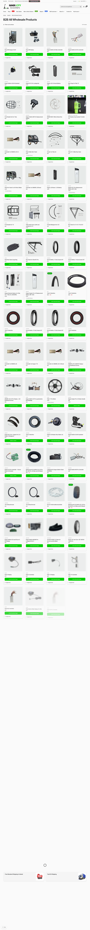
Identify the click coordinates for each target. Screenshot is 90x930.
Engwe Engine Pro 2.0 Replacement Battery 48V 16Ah (34, 294)
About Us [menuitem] (61, 11)
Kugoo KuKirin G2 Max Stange (75, 780)
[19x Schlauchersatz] (13, 492)
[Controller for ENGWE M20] (34, 664)
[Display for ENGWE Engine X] (13, 664)
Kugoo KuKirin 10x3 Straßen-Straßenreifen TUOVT (54, 851)
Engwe (27, 81)
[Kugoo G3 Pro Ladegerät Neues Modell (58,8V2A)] (34, 838)
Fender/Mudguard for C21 (53, 224)
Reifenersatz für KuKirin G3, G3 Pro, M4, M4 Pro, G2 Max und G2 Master (34, 470)
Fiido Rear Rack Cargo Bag (11, 259)
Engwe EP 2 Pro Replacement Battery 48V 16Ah (75, 188)
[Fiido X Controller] (34, 562)
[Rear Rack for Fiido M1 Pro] (34, 247)
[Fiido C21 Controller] (55, 629)
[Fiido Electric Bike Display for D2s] (34, 595)
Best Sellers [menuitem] (19, 11)
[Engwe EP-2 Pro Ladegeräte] (34, 71)
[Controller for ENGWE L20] (13, 351)
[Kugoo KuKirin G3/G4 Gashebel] (13, 71)
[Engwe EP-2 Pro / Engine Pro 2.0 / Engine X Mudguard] (13, 422)
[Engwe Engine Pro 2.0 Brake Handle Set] (77, 386)
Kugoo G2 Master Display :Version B (13, 745)
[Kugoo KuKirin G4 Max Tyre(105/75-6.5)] (55, 768)
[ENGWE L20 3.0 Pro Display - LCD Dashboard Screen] (13, 386)
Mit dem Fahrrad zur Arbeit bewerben (21, 1)
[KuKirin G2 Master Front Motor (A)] (34, 768)
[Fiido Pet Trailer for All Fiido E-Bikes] (13, 175)
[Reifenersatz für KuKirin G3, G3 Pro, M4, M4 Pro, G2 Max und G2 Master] (34, 457)
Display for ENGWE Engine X (11, 676)
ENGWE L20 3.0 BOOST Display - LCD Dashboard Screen (76, 364)
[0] (86, 6)
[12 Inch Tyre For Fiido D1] (77, 733)
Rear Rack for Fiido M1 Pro (32, 259)
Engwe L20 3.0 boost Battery (54, 83)
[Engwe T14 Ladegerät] (34, 803)
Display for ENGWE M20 (52, 676)
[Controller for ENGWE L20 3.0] (13, 139)
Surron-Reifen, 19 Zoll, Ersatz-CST (55, 259)
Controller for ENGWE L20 (11, 364)
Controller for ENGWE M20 (32, 676)
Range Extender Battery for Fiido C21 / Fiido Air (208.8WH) (12, 294)
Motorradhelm (71, 850)
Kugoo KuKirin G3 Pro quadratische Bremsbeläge (34, 399)
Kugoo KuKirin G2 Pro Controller (75, 49)
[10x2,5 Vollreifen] (55, 281)
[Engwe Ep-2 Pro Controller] (77, 664)
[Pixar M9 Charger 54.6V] (13, 37)
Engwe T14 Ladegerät (31, 815)
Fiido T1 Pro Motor (51, 399)
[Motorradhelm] (77, 838)
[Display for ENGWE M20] (55, 664)
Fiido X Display (8, 574)
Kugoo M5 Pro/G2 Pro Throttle (75, 711)
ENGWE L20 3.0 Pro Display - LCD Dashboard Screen (12, 399)
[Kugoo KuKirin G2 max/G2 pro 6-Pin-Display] (13, 527)
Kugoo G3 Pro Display (10, 710)
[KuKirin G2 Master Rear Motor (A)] (55, 422)
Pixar (6, 48)
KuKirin (48, 48)
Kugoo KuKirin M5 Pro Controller (76, 469)
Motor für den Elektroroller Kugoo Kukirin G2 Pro (13, 851)
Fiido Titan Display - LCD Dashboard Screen (34, 642)
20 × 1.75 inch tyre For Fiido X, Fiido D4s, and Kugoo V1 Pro (34, 746)
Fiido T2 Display (51, 574)
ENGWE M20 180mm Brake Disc (54, 117)
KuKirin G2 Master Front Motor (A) (34, 780)
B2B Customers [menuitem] (53, 11)
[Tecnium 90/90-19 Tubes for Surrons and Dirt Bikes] (55, 527)
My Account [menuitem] (76, 11)
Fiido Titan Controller (10, 641)
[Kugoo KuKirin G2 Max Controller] (55, 37)
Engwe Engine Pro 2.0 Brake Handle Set (76, 399)
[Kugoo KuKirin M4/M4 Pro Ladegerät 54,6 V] (34, 527)
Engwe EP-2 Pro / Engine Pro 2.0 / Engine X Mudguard (13, 435)
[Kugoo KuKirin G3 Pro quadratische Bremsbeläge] (34, 386)
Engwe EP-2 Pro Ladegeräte (32, 83)
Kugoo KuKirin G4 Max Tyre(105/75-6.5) (55, 781)
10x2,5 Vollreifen (51, 293)
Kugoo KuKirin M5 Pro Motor (11, 780)
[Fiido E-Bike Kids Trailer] (34, 139)
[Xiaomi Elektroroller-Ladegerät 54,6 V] (13, 803)
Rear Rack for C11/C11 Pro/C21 (75, 224)
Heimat (4, 15)
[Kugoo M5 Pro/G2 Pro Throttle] (77, 699)
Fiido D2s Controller (9, 608)
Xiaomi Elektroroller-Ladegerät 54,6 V (13, 816)
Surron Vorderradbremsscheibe (54, 504)
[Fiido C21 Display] (77, 629)
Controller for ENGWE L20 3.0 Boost (55, 364)
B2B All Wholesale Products (17, 15)
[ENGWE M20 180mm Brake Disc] (55, 104)
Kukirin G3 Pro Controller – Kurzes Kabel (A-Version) (13, 470)
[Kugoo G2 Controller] (34, 698)
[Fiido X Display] (13, 562)
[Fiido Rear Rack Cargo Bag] (13, 247)
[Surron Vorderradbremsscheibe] (55, 492)
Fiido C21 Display (72, 641)
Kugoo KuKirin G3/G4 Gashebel (12, 83)
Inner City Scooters (72, 115)
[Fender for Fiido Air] (55, 139)
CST (48, 291)
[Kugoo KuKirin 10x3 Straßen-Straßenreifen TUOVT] (55, 838)
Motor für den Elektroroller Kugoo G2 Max (55, 816)
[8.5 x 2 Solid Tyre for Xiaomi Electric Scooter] (55, 733)
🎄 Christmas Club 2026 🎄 (34, 1)
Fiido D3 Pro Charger (52, 711)
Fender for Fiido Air (51, 152)
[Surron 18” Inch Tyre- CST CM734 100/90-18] (77, 527)
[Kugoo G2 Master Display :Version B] (13, 733)
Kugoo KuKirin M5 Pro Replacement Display (34, 117)
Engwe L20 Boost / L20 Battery (54, 187)
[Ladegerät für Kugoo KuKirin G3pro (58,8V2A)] (55, 457)
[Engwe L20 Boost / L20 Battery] (55, 175)
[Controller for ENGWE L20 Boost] (34, 175)
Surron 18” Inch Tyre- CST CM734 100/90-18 (76, 540)
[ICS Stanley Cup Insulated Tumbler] (77, 104)
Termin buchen (11, 1)
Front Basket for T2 (9, 224)
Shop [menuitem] (9, 11)
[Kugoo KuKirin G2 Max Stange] (77, 768)
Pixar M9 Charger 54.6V (10, 49)
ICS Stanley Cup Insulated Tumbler (76, 117)
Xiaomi (48, 744)
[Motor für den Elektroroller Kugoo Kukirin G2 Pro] (13, 838)
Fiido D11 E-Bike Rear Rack (74, 152)
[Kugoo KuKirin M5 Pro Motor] (13, 768)
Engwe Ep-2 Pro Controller (74, 676)
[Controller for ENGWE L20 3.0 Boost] (55, 351)
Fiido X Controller (30, 574)
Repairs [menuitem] (41, 11)
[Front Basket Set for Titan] (13, 104)
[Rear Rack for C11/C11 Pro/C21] (77, 212)
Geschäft (8, 15)
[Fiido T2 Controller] (77, 562)
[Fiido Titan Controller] (13, 629)
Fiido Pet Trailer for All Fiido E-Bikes (13, 187)
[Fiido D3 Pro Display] (77, 595)
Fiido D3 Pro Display (73, 608)
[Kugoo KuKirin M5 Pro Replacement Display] (34, 104)
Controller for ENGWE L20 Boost (33, 187)
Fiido (69, 81)
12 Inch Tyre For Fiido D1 (74, 745)
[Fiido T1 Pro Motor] (55, 386)
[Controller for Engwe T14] (34, 351)
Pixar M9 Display (30, 49)
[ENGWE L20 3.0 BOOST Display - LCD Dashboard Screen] (77, 351)
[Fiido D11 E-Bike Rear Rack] (77, 139)
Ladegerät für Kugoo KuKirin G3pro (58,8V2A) (55, 470)
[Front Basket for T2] (13, 212)
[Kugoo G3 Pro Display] (13, 698)
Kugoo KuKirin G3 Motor (74, 815)
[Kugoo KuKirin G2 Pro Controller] (77, 37)
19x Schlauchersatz (9, 504)
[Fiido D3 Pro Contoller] (55, 595)
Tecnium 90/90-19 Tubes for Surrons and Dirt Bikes (53, 540)
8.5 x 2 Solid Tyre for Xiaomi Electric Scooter (55, 746)
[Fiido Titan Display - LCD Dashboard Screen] (34, 629)
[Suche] (80, 6)
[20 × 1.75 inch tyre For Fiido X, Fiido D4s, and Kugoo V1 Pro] (34, 733)
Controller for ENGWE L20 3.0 (12, 152)
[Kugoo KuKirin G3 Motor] (77, 803)
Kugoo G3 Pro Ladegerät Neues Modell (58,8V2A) (33, 851)
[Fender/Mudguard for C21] (55, 212)
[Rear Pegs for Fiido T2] (77, 71)
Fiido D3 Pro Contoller (52, 608)
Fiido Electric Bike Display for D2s (34, 608)
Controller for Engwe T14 (32, 364)
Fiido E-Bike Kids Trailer (31, 152)
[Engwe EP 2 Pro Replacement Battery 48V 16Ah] (77, 175)
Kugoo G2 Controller (30, 710)
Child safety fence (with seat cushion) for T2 (32, 225)
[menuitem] (5, 1)
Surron (48, 258)
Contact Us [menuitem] (69, 11)
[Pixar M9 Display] (34, 37)
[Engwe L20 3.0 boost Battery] (55, 71)
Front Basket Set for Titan (11, 117)
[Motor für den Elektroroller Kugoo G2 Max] (55, 803)
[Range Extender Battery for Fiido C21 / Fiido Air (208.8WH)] (13, 281)
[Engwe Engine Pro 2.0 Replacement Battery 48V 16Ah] (34, 281)
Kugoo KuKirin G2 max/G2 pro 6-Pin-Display (12, 540)
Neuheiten (5, 1)
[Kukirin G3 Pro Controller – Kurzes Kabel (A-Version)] (13, 457)
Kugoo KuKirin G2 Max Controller (55, 49)
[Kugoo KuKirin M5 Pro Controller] (77, 457)
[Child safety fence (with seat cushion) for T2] (34, 212)
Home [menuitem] (4, 11)
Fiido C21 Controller (51, 641)
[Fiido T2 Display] (55, 562)
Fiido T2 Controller (72, 574)
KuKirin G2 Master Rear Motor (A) (55, 434)
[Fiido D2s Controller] (13, 595)
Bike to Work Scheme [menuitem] (28, 11)
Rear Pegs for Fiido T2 (73, 83)
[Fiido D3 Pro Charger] (55, 698)
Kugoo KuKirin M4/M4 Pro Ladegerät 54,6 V (32, 540)
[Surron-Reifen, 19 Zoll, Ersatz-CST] (55, 247)
